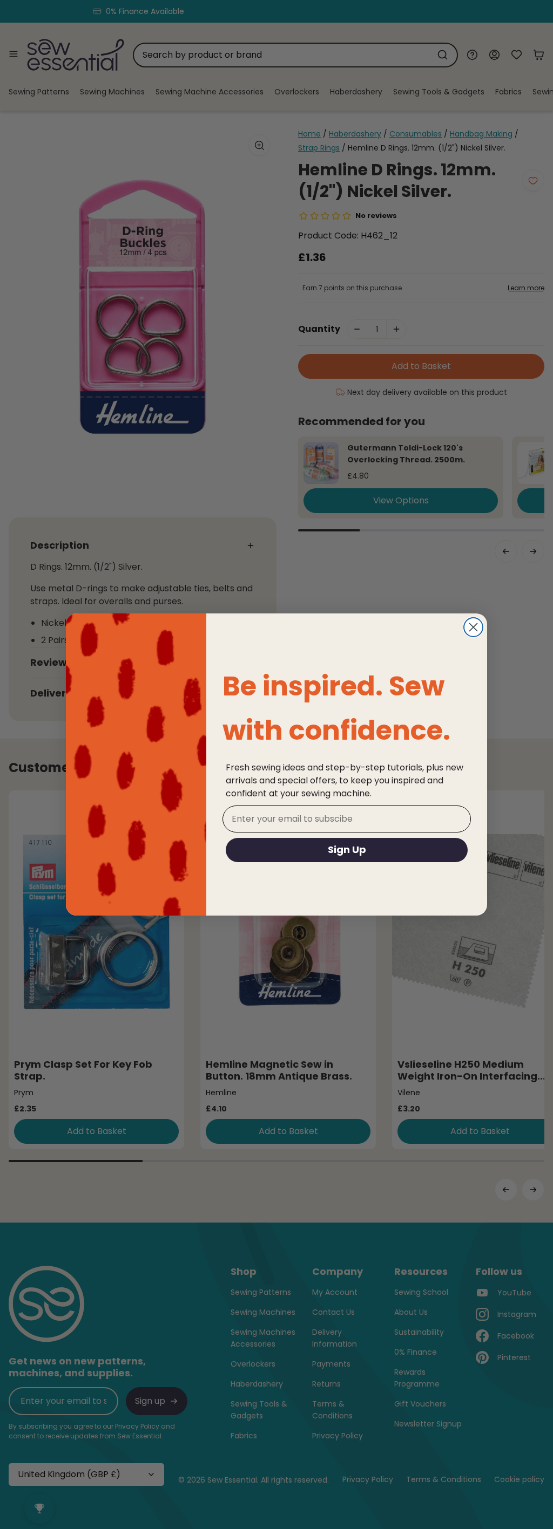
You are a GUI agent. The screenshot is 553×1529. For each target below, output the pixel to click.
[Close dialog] (473, 627)
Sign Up (347, 849)
